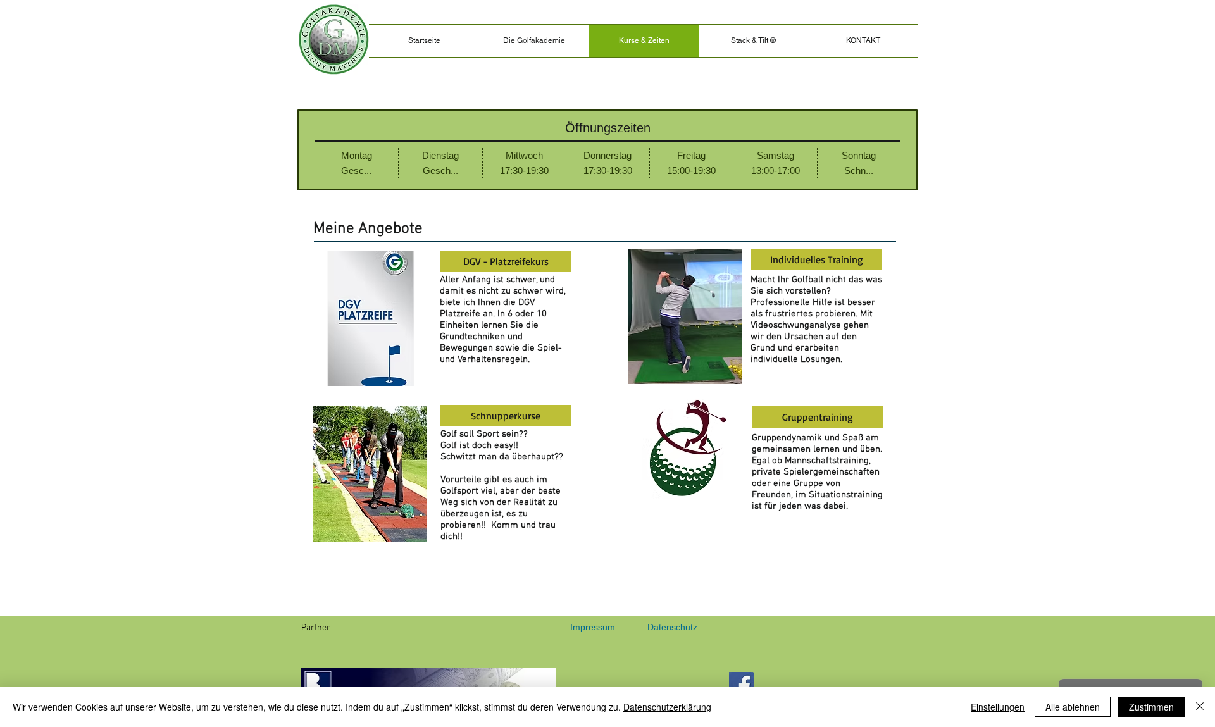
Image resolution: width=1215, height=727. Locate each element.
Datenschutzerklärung (667, 706)
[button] (753, 41)
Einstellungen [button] (998, 706)
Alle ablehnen (1072, 706)
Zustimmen (1151, 706)
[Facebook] (741, 684)
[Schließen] (1199, 707)
